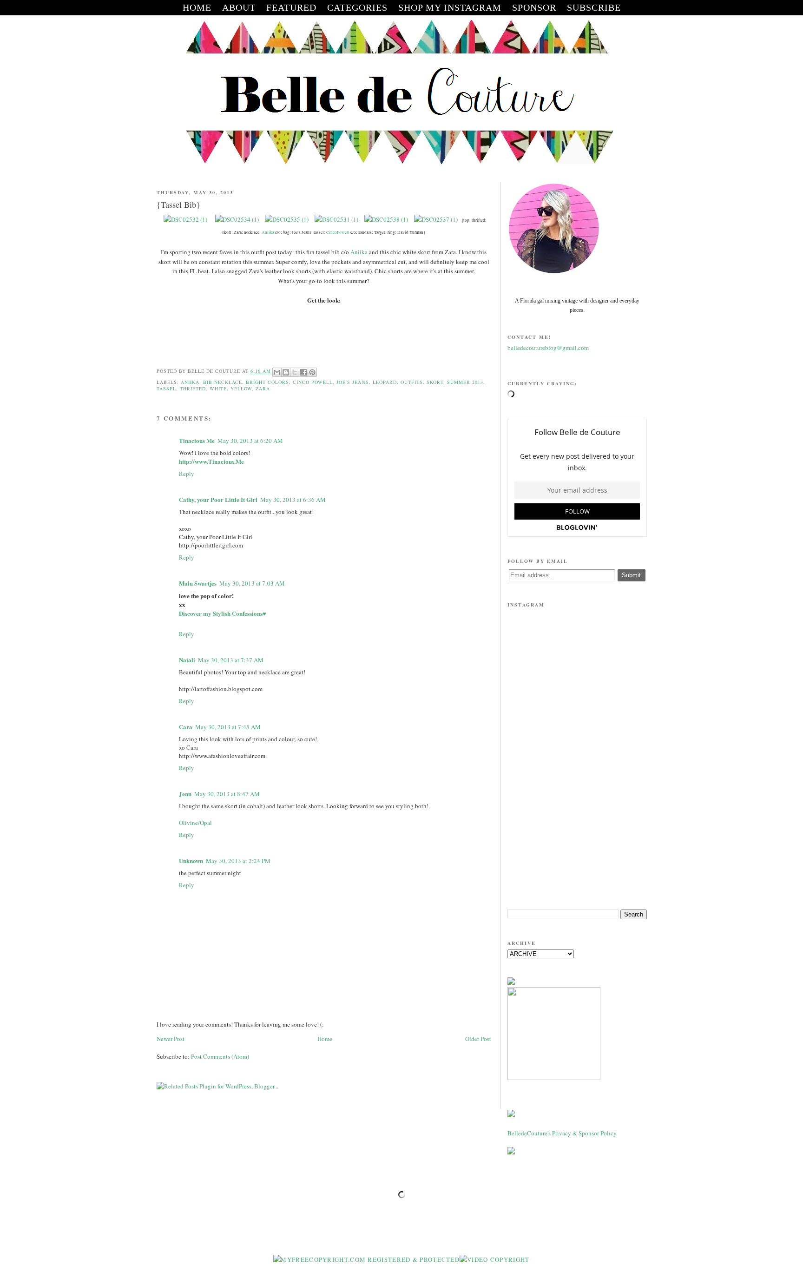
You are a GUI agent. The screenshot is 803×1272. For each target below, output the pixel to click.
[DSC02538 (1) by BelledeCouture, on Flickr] (386, 219)
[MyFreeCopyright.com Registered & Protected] (366, 1259)
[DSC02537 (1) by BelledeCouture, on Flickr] (436, 219)
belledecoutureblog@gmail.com (548, 347)
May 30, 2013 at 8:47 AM (227, 794)
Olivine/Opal (195, 822)
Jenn (185, 793)
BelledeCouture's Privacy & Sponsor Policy (562, 1133)
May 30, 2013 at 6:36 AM (293, 499)
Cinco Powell (313, 382)
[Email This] (277, 372)
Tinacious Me (197, 440)
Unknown (191, 860)
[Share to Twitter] (294, 372)
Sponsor (534, 7)
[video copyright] (495, 1259)
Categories (357, 7)
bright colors (267, 382)
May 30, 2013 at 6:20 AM (250, 440)
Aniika (268, 232)
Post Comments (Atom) (220, 1056)
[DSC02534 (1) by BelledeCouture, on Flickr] (237, 219)
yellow (241, 388)
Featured (291, 7)
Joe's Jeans (352, 382)
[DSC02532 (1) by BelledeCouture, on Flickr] (186, 219)
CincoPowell (337, 232)
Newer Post (170, 1039)
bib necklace (222, 382)
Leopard (385, 382)
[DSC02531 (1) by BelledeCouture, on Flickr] (336, 219)
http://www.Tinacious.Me (211, 461)
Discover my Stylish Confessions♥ (222, 613)
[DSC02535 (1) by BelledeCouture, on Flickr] (287, 219)
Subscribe (594, 7)
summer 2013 (465, 382)
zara (263, 388)
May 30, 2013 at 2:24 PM (238, 861)
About (239, 7)
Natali (187, 659)
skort (435, 382)
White (218, 388)
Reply (186, 473)
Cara (185, 726)
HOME (197, 7)
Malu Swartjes (198, 583)
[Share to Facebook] (303, 372)
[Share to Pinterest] (312, 372)
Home (324, 1039)
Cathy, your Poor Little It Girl (218, 499)
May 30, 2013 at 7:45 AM (228, 727)
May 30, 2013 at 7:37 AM (230, 660)
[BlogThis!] (285, 372)
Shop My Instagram (449, 7)
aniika (190, 382)
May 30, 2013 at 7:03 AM (252, 583)
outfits (412, 382)
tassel (166, 388)
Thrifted (193, 388)
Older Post (478, 1039)
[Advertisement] (577, 830)
